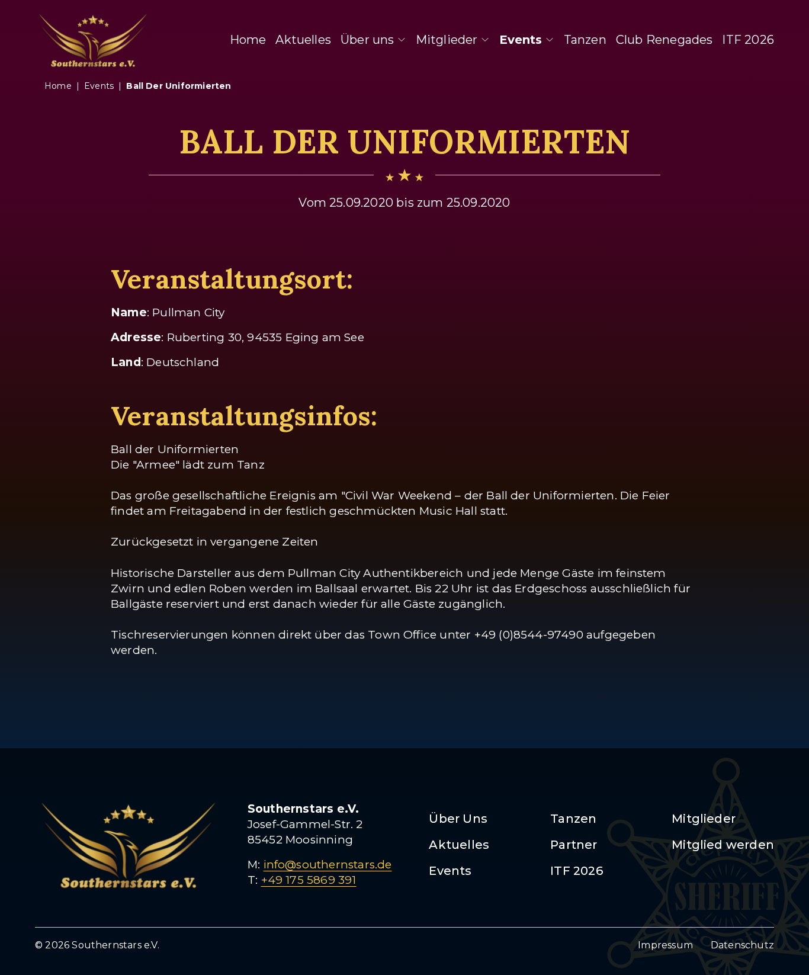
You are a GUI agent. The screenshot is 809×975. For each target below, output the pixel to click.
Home (248, 40)
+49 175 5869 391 (309, 880)
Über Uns (458, 819)
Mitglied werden (723, 845)
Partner (573, 845)
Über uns (367, 40)
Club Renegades (664, 40)
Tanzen (585, 40)
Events (520, 40)
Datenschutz (742, 945)
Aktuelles (303, 40)
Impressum (665, 945)
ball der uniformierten (178, 86)
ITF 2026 (748, 40)
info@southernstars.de (328, 864)
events (99, 86)
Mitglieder (447, 40)
